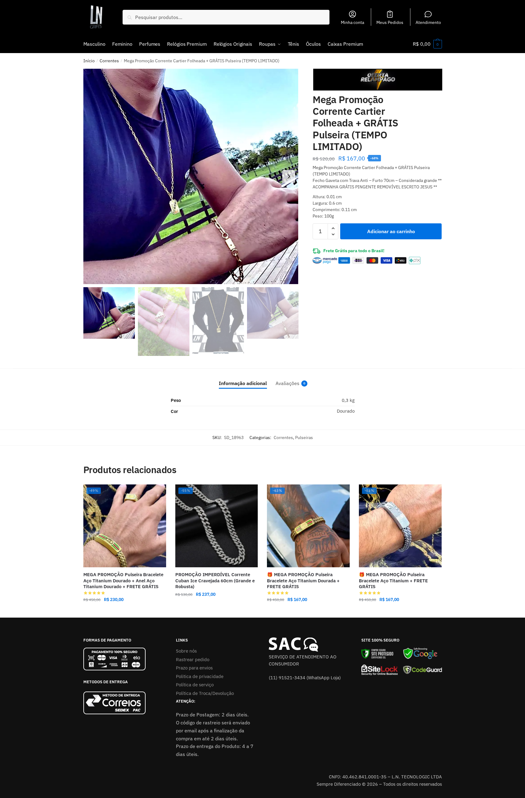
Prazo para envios (194, 668)
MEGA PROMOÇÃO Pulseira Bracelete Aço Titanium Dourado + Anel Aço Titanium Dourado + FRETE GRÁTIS (123, 580)
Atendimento (428, 22)
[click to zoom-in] (191, 176)
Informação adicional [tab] (243, 383)
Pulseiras (304, 437)
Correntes (109, 61)
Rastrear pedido (192, 659)
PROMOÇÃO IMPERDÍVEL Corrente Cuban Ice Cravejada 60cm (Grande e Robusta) (215, 580)
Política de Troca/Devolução (205, 693)
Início (89, 61)
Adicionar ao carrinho (391, 231)
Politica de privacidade (199, 676)
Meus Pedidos (389, 22)
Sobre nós (186, 651)
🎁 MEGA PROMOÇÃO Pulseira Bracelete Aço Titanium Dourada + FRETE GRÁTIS (303, 580)
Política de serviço (195, 685)
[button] (288, 176)
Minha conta (352, 22)
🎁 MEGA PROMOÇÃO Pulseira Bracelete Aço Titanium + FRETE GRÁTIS (393, 580)
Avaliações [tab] (287, 383)
